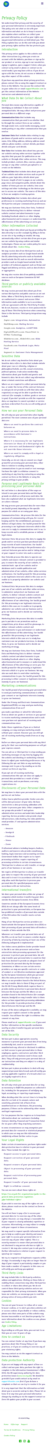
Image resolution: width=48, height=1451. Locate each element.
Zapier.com (9, 320)
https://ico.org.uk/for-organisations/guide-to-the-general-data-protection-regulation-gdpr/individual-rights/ (24, 1197)
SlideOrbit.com (27, 339)
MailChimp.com (11, 324)
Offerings (15, 1424)
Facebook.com (10, 345)
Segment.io (9, 352)
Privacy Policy (29, 1430)
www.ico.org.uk (24, 1376)
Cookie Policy (24, 247)
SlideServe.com (11, 339)
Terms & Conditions (12, 1430)
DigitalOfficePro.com (14, 332)
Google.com (9, 328)
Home (6, 1424)
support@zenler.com (34, 88)
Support (24, 1424)
